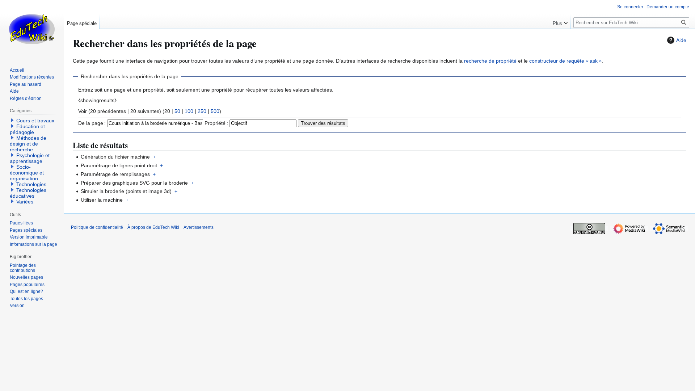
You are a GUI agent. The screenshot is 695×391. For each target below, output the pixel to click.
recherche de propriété (490, 61)
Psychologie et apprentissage (30, 158)
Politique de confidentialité (97, 227)
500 (215, 111)
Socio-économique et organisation (27, 172)
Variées (24, 202)
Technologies (31, 184)
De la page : (92, 123)
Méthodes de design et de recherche (28, 143)
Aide (681, 40)
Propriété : (216, 123)
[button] (560, 21)
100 (189, 111)
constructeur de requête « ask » (565, 61)
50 (177, 111)
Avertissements (199, 227)
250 (202, 111)
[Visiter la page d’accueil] (32, 29)
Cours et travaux (35, 120)
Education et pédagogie (27, 129)
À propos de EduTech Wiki (153, 227)
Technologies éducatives (28, 193)
